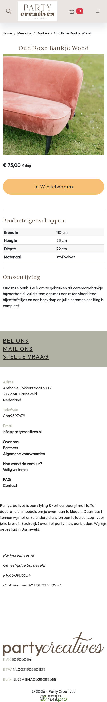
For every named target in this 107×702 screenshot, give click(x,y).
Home (7, 33)
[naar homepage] (37, 11)
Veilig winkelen (15, 469)
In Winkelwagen (53, 186)
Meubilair (24, 33)
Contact (10, 485)
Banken (43, 33)
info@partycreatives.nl (22, 431)
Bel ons (16, 340)
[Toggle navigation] (97, 11)
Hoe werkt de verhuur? (22, 463)
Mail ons (18, 348)
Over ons (11, 441)
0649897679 (14, 415)
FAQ (7, 479)
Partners (10, 447)
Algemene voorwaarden (24, 453)
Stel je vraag (26, 356)
